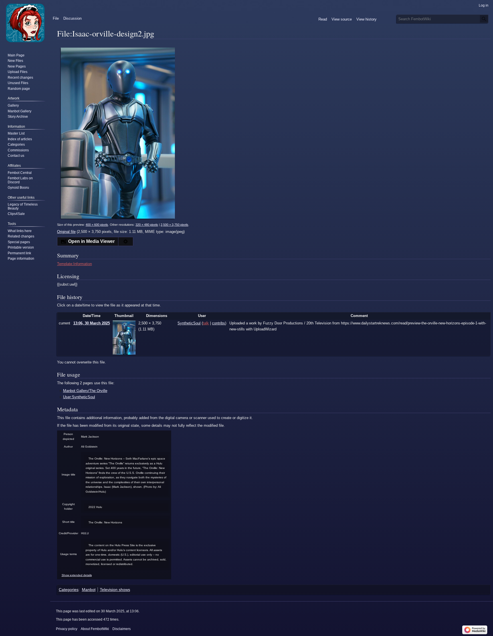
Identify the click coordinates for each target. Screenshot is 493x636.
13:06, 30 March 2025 (91, 323)
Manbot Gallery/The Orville (85, 391)
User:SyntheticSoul (79, 397)
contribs (218, 323)
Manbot (89, 589)
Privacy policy (66, 629)
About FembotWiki (95, 629)
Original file (66, 231)
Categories (68, 589)
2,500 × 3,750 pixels (174, 224)
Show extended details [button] (77, 575)
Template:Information (74, 264)
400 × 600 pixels (97, 224)
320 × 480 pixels (147, 224)
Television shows (115, 589)
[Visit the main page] (25, 23)
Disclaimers (121, 629)
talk (206, 323)
